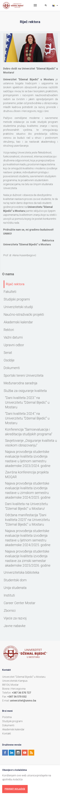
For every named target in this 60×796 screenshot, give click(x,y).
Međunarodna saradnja (20, 383)
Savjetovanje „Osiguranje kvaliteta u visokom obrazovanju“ (31, 443)
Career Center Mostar (19, 603)
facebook (5, 753)
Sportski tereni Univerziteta (23, 376)
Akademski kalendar (18, 322)
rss (31, 753)
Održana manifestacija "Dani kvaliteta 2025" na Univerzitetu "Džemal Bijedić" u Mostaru (27, 519)
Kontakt (6, 733)
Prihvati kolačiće (15, 789)
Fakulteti (10, 292)
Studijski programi (17, 299)
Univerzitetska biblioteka (21, 573)
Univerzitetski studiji (18, 307)
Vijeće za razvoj (15, 618)
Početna (7, 717)
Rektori (9, 330)
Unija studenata (15, 588)
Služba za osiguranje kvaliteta (25, 391)
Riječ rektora (15, 284)
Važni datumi (13, 337)
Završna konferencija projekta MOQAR (27, 474)
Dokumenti (12, 368)
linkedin (12, 753)
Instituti (9, 595)
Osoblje (9, 360)
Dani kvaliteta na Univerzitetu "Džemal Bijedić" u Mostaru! (26, 506)
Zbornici (10, 611)
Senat (8, 353)
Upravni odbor (14, 345)
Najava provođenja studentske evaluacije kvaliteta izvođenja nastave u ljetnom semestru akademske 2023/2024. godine (27, 459)
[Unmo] (15, 5)
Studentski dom (15, 580)
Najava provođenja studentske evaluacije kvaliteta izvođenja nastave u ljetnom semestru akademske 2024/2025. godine (27, 538)
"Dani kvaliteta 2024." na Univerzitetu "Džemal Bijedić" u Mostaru (27, 418)
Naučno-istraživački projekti (24, 315)
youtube (25, 753)
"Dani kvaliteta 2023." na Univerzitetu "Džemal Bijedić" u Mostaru (27, 402)
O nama (8, 274)
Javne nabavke (14, 626)
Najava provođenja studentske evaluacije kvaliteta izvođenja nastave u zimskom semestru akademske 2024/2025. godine (27, 490)
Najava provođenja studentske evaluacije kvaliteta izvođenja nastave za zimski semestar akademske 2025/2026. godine (27, 558)
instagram (18, 753)
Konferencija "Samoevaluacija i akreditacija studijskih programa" (28, 432)
